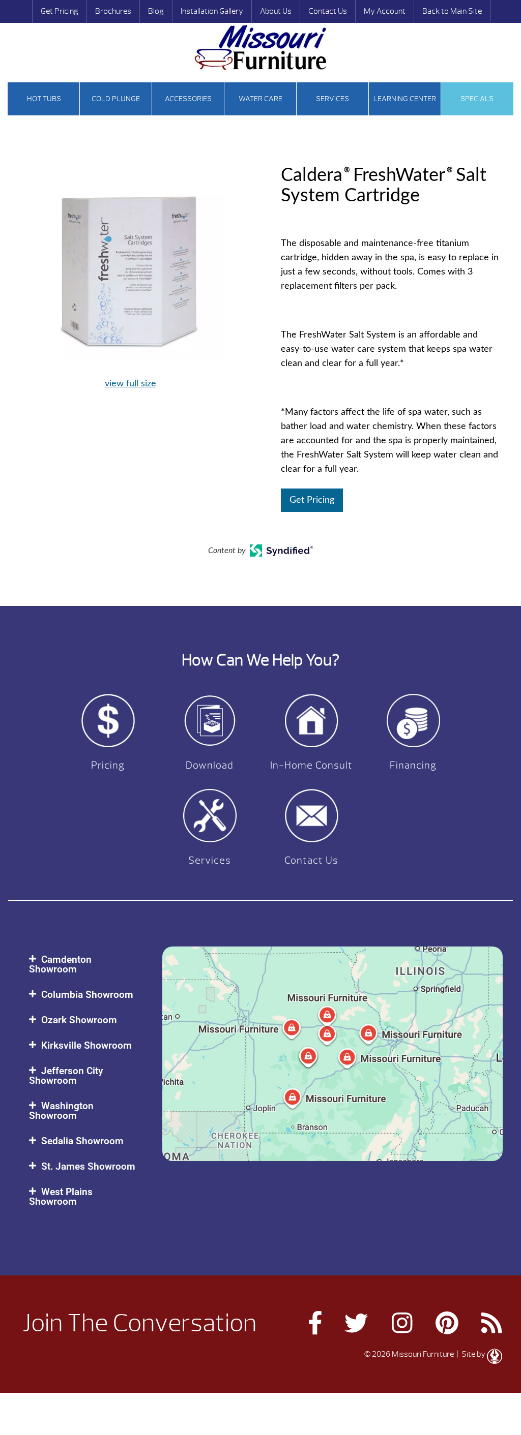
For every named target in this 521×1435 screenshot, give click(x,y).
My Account (385, 11)
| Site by (471, 1354)
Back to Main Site (452, 11)
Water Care (260, 99)
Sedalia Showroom (82, 1141)
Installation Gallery (212, 11)
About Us (276, 11)
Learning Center (404, 99)
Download (210, 765)
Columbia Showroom (87, 994)
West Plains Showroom (61, 1196)
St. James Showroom (88, 1166)
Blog (156, 11)
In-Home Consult (311, 765)
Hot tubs (44, 99)
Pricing (108, 765)
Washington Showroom (61, 1110)
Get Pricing (59, 11)
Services (332, 99)
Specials (477, 99)
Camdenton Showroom (60, 964)
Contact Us (327, 11)
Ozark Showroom (79, 1020)
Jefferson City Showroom (66, 1075)
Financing (413, 765)
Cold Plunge (116, 99)
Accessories (188, 99)
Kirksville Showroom (86, 1045)
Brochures (113, 11)
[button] (85, 964)
